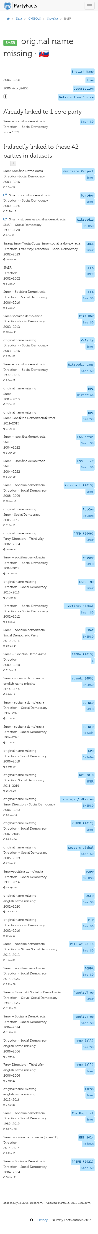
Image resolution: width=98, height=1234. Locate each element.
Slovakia (52, 18)
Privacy (42, 1220)
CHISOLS (34, 18)
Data (19, 18)
